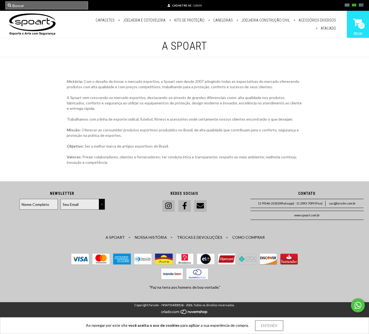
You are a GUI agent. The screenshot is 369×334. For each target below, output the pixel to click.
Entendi (269, 325)
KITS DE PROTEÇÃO (188, 20)
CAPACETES (105, 20)
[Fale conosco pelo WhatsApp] (358, 305)
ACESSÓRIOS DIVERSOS (317, 20)
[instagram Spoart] (168, 206)
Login (198, 5)
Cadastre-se (182, 5)
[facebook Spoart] (184, 206)
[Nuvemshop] (184, 313)
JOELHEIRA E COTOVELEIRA (144, 20)
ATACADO (328, 28)
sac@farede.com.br (342, 203)
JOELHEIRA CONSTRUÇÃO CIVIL (265, 20)
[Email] (200, 206)
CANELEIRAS (222, 20)
